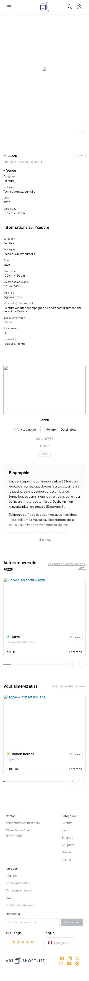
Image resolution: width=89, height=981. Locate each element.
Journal (66, 859)
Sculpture (67, 845)
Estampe (76, 652)
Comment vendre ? (18, 883)
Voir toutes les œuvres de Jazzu (67, 566)
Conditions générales (20, 905)
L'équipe (11, 875)
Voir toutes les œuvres (69, 686)
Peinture (66, 823)
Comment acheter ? (18, 890)
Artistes (66, 852)
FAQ (8, 898)
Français (60, 943)
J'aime (77, 637)
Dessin (65, 830)
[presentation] (82, 130)
